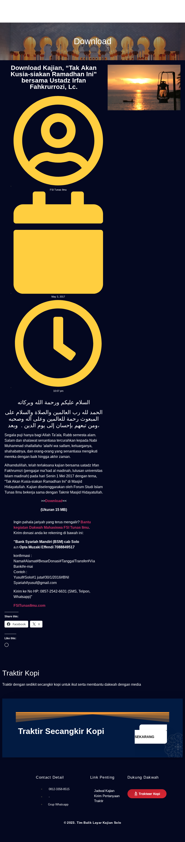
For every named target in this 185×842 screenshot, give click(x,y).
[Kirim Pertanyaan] (106, 796)
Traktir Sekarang (151, 734)
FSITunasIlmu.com (29, 605)
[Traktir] (106, 801)
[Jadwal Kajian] (106, 791)
